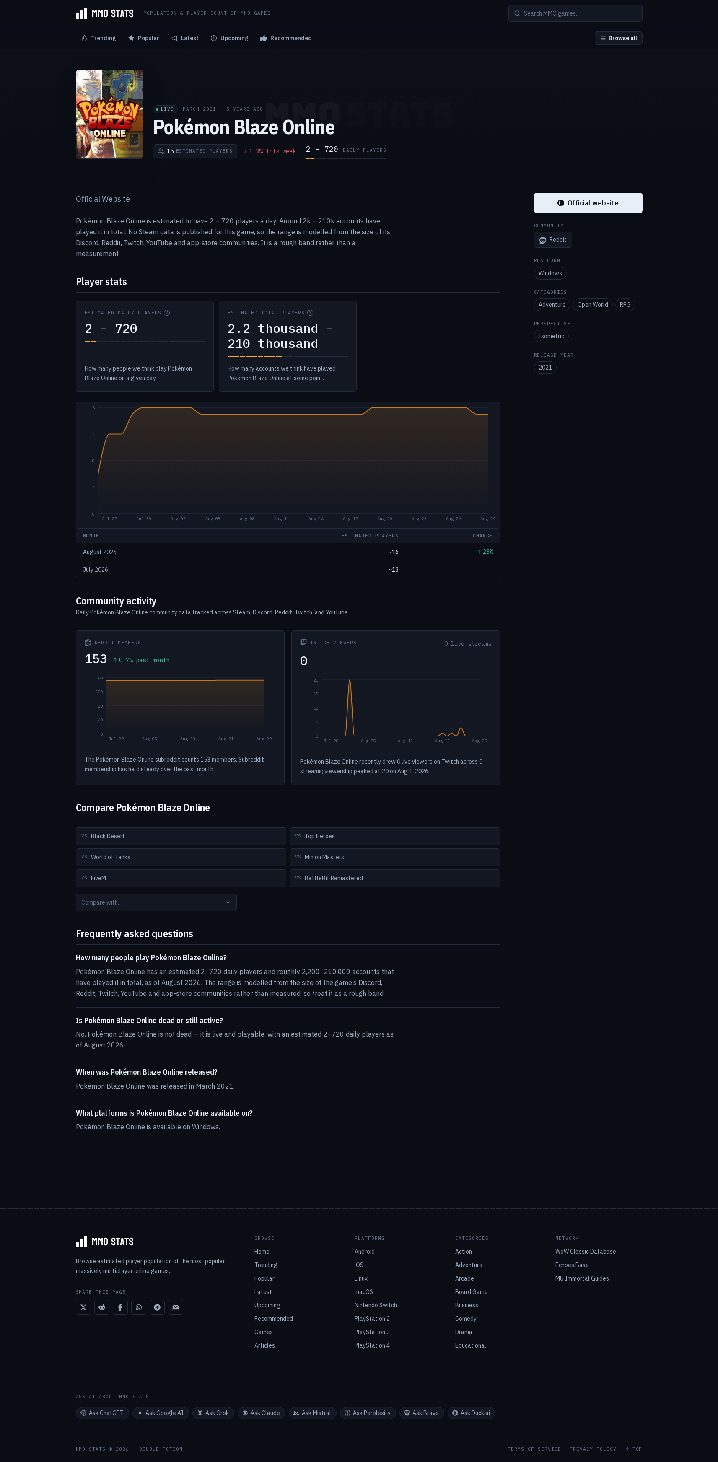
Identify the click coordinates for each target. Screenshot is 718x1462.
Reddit (558, 240)
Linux (361, 1278)
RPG (625, 304)
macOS (364, 1292)
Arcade (464, 1278)
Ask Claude (265, 1413)
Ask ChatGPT (106, 1413)
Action (463, 1251)
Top (637, 1449)
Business (466, 1305)
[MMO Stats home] (105, 13)
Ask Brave (425, 1413)
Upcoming (234, 38)
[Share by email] (175, 1307)
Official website (593, 203)
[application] (288, 465)
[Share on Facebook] (120, 1307)
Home (262, 1251)
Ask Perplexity (372, 1413)
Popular (148, 38)
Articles (264, 1345)
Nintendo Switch (376, 1305)
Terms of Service (534, 1449)
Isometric (551, 336)
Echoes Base (572, 1265)
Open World (593, 304)
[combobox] (156, 902)
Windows (550, 273)
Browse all (623, 38)
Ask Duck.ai (475, 1413)
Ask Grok (217, 1413)
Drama (463, 1332)
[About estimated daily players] (167, 313)
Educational (470, 1345)
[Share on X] (83, 1307)
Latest (190, 38)
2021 (545, 367)
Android (365, 1251)
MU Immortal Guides (582, 1278)
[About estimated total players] (310, 313)
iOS (359, 1265)
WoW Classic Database (585, 1251)
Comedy (466, 1318)
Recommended (291, 38)
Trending (103, 38)
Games (263, 1332)
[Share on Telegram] (157, 1307)
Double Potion (161, 1449)
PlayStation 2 (372, 1318)
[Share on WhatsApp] (138, 1307)
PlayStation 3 (372, 1332)
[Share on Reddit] (101, 1307)
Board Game (471, 1292)
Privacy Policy (593, 1449)
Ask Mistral (316, 1413)
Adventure (552, 304)
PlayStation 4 (372, 1345)
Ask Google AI (164, 1413)
